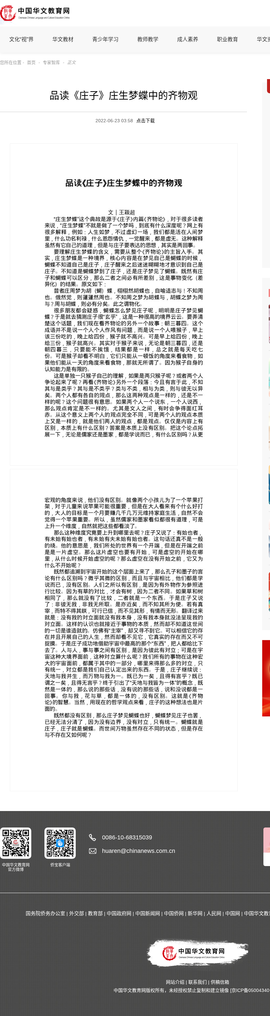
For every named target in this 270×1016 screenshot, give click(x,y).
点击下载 (145, 120)
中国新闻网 (147, 913)
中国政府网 (119, 913)
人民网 (213, 913)
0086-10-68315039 (127, 837)
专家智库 (51, 62)
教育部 (95, 913)
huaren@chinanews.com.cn (138, 851)
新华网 (195, 913)
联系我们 (197, 982)
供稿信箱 (220, 982)
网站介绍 (175, 982)
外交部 (76, 913)
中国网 (232, 913)
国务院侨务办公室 (45, 913)
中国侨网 (174, 913)
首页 (31, 62)
